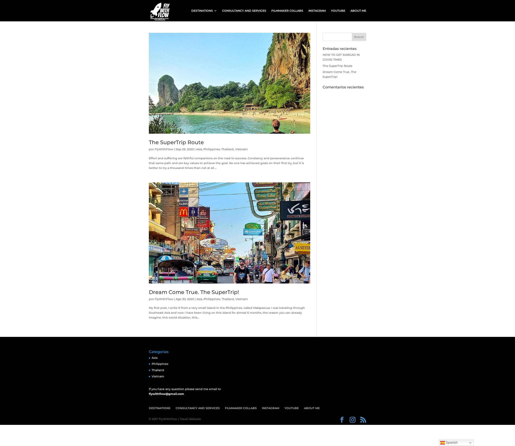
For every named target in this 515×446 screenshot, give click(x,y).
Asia (199, 149)
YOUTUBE (338, 10)
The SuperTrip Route (176, 142)
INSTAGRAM (317, 10)
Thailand (227, 149)
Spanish (451, 442)
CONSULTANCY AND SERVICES (244, 10)
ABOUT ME (358, 10)
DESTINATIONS (202, 10)
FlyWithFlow (164, 149)
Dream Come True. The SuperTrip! (194, 292)
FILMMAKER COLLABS (287, 10)
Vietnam (241, 149)
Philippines (211, 149)
